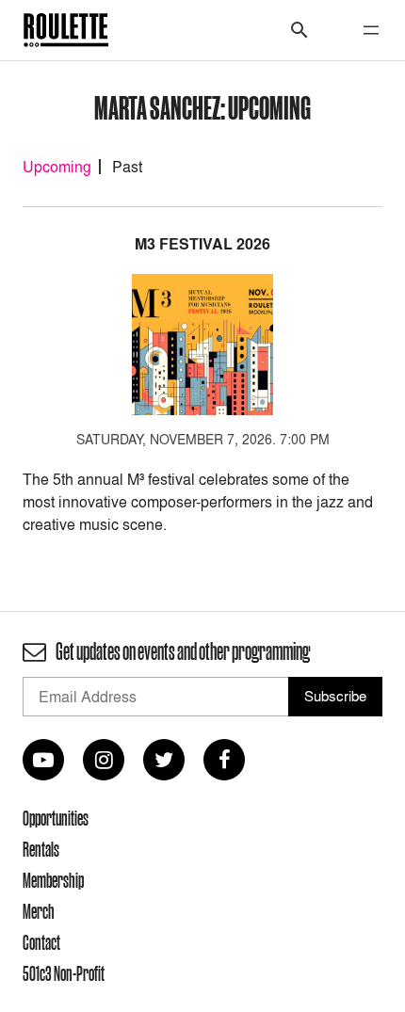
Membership (53, 880)
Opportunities (56, 818)
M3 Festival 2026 (202, 244)
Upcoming (57, 166)
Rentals (41, 849)
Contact (41, 942)
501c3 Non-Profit (64, 973)
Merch (39, 911)
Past (127, 166)
